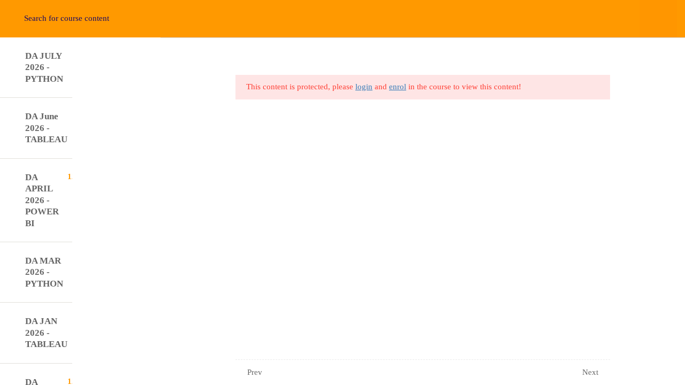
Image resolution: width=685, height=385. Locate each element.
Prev (254, 372)
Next (590, 372)
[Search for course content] (20, 18)
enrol (397, 86)
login (363, 86)
